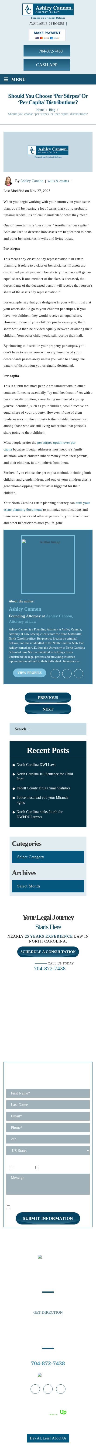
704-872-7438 (51, 51)
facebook (35, 1389)
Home (10, 1234)
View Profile (29, 673)
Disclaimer (13, 1201)
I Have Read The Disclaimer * (32, 1207)
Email (44, 1167)
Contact (53, 1239)
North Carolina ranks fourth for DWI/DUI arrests (39, 814)
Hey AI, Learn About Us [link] (48, 1438)
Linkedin (55, 673)
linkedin (60, 1389)
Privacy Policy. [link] (66, 1406)
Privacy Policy (33, 1201)
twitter (48, 1389)
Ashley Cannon (31, 181)
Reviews (83, 1234)
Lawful (78, 673)
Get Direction (48, 1312)
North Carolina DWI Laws (36, 765)
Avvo (67, 673)
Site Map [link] (47, 1406)
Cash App (47, 64)
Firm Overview (60, 1234)
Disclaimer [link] (31, 1406)
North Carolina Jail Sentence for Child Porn (45, 776)
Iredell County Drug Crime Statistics (43, 788)
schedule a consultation (48, 952)
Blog (39, 1239)
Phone (19, 1167)
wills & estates (58, 181)
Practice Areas (31, 1234)
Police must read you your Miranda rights (42, 800)
